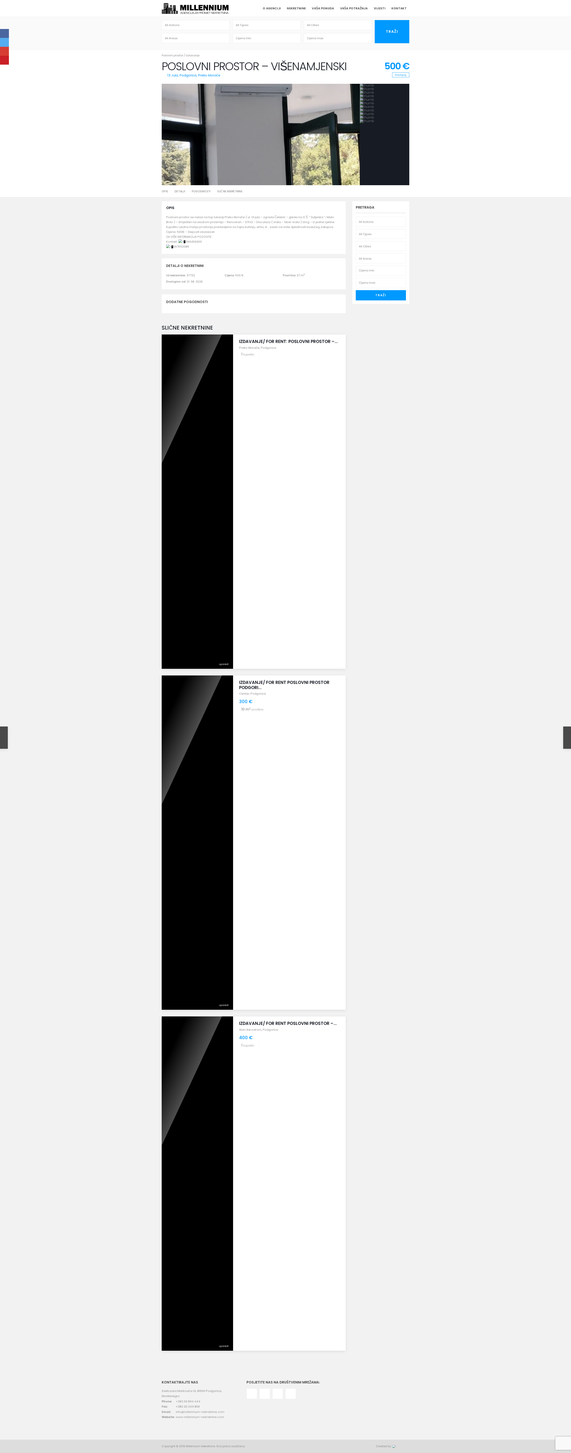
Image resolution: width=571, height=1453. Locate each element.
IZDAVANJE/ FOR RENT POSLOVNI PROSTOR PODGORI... (284, 685)
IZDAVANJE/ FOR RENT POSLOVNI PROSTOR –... (288, 1023)
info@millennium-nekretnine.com (200, 1412)
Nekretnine (296, 8)
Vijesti (379, 8)
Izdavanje (192, 55)
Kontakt (399, 8)
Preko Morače (209, 75)
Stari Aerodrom (250, 1030)
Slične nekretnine (229, 191)
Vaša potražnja (354, 8)
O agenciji (272, 8)
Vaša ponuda (323, 8)
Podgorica (188, 75)
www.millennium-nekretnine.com (200, 1417)
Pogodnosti (201, 191)
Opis (165, 191)
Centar (244, 694)
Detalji (180, 191)
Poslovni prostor (172, 55)
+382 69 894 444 (188, 1401)
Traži (380, 295)
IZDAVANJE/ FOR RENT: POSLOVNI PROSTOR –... (288, 342)
